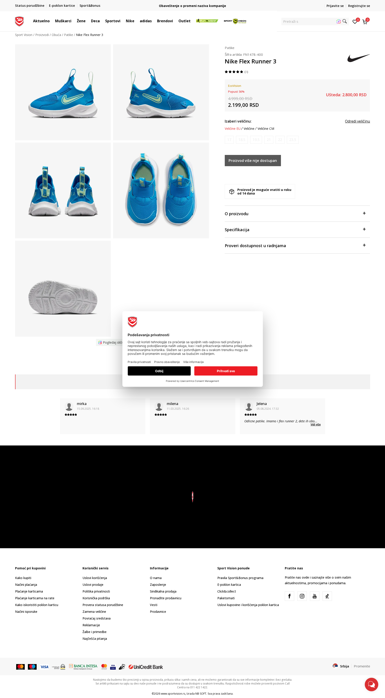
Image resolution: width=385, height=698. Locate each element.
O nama (156, 578)
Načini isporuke (26, 611)
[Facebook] (289, 596)
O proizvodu (236, 213)
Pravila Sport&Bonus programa (240, 578)
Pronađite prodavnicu (165, 598)
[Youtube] (314, 596)
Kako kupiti (23, 578)
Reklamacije (91, 625)
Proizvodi (42, 35)
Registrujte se (359, 6)
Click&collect (226, 591)
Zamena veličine (94, 611)
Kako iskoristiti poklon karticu (36, 605)
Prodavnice (158, 611)
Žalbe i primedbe (94, 632)
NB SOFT (200, 694)
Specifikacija (237, 229)
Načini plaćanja (26, 584)
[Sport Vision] (19, 20)
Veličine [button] (249, 128)
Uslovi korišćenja (94, 578)
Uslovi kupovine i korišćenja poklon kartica (248, 605)
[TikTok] (327, 596)
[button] (52, 21)
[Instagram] (302, 596)
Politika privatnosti (96, 591)
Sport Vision (23, 35)
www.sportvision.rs (173, 694)
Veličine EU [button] (232, 128)
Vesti (153, 605)
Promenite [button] (362, 666)
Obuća (56, 35)
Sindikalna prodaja (163, 591)
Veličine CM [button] (266, 128)
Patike (68, 35)
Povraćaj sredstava (96, 618)
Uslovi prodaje (92, 584)
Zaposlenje (158, 584)
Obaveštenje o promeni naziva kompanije (192, 5)
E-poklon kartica (229, 584)
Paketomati (226, 598)
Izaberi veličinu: (238, 121)
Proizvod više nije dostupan (253, 160)
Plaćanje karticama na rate (34, 598)
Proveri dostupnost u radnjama (255, 245)
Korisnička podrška (96, 598)
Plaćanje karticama (29, 591)
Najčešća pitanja (94, 638)
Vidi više (316, 424)
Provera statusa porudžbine (102, 605)
